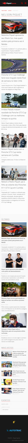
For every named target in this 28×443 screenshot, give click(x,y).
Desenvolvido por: (8, 440)
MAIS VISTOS (7, 347)
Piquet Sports (4, 10)
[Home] (8, 3)
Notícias (9, 10)
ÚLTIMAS (5, 219)
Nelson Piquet (11, 14)
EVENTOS (5, 400)
